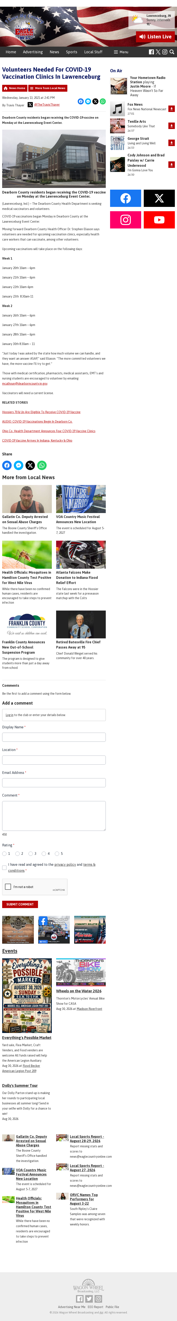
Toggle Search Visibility (172, 52)
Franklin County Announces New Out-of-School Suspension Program (23, 647)
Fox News (135, 104)
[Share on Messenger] (88, 101)
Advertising (33, 52)
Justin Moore (140, 86)
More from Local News (50, 88)
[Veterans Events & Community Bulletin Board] (90, 929)
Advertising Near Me (71, 1307)
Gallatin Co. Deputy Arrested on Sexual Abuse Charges (25, 519)
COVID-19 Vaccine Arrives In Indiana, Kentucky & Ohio (37, 440)
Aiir (101, 1312)
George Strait (138, 138)
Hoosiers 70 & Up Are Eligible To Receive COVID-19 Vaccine (41, 412)
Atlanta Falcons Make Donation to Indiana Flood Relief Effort (77, 577)
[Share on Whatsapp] (103, 101)
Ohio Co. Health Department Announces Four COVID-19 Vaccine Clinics (48, 431)
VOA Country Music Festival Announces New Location (78, 519)
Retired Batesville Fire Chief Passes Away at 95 (78, 644)
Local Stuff (93, 52)
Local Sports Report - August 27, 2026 (87, 1168)
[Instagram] (164, 51)
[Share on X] (95, 101)
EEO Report (95, 1307)
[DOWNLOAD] (171, 108)
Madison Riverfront (89, 1009)
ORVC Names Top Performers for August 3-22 (84, 1199)
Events (9, 951)
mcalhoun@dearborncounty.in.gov (24, 383)
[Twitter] (89, 1299)
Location (9, 750)
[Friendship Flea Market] (18, 929)
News (54, 52)
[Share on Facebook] (81, 101)
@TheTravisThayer (47, 104)
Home (11, 52)
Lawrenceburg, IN (159, 15)
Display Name (13, 727)
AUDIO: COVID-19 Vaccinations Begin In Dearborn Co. (37, 421)
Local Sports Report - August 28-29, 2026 (87, 1139)
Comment (10, 795)
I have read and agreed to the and (51, 867)
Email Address (14, 773)
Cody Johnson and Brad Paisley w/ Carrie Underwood (146, 160)
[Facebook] (151, 51)
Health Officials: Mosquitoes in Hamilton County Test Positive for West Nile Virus (26, 577)
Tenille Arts (137, 121)
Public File (112, 1307)
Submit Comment (20, 904)
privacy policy (65, 864)
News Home (17, 88)
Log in (9, 715)
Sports (71, 52)
